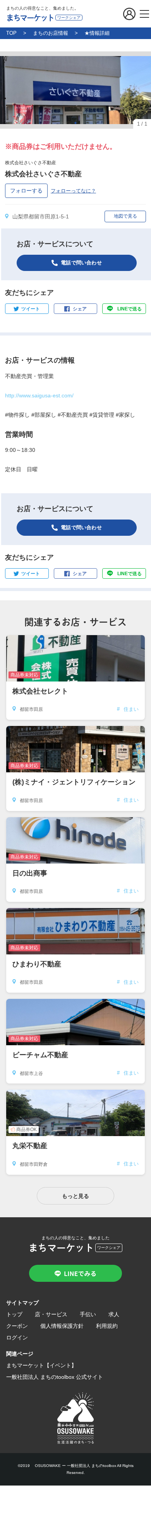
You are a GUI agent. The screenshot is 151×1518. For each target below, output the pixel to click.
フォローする (26, 190)
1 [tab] (75, 123)
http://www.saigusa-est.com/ (39, 395)
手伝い (88, 1314)
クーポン (17, 1326)
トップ (14, 1314)
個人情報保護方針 (62, 1326)
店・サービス (51, 1314)
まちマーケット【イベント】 (41, 1365)
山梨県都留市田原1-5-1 (40, 216)
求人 (113, 1314)
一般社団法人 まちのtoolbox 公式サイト (54, 1377)
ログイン (17, 1337)
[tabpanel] (75, 90)
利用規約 (107, 1326)
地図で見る (125, 216)
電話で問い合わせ (81, 263)
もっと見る (75, 1196)
